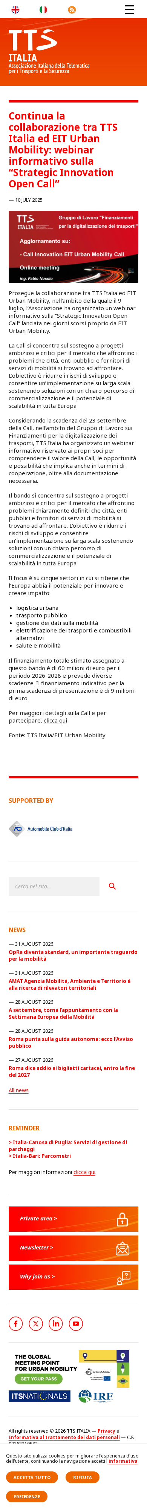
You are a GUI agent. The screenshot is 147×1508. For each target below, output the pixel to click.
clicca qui (55, 720)
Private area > (38, 1218)
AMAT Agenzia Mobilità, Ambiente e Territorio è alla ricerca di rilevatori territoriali (69, 984)
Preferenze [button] (27, 1496)
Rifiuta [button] (82, 1477)
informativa (123, 1461)
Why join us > (37, 1276)
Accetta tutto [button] (32, 1477)
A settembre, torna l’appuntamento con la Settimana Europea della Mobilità (63, 1013)
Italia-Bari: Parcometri (42, 1156)
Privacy (106, 1431)
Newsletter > (37, 1247)
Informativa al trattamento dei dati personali (64, 1437)
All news (19, 1090)
